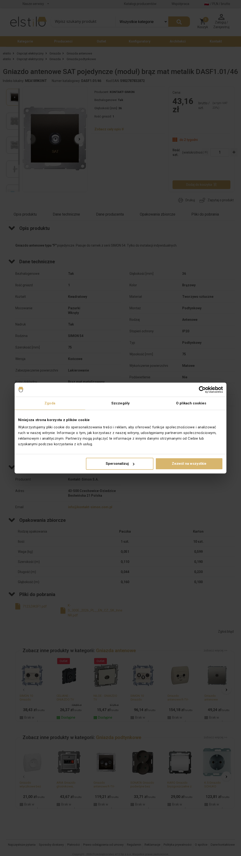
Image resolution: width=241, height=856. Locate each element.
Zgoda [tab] (49, 403)
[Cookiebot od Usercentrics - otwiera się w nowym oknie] (202, 389)
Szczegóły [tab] (120, 403)
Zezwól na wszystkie (189, 463)
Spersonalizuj (117, 463)
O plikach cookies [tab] (191, 403)
